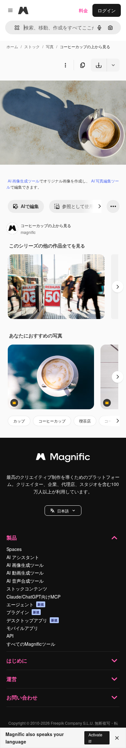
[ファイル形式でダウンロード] (113, 65)
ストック (32, 46)
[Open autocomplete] (14, 27)
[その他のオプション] (65, 65)
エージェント (25, 604)
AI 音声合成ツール (25, 581)
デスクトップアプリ (32, 620)
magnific (28, 232)
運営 (11, 679)
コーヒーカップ (52, 421)
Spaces (14, 549)
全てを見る (73, 245)
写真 (50, 46)
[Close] (117, 738)
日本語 (63, 510)
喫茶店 (85, 421)
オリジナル (44, 86)
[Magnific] (63, 458)
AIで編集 (30, 206)
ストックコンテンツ (26, 588)
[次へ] (99, 206)
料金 (83, 10)
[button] (63, 510)
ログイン (107, 10)
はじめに (16, 660)
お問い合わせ (21, 697)
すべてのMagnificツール (30, 644)
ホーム (12, 46)
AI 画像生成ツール (23, 180)
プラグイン (22, 612)
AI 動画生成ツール (25, 572)
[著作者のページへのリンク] (12, 229)
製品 (11, 537)
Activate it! (95, 737)
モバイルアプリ (22, 628)
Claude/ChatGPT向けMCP (33, 596)
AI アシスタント (22, 557)
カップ (19, 421)
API (10, 635)
